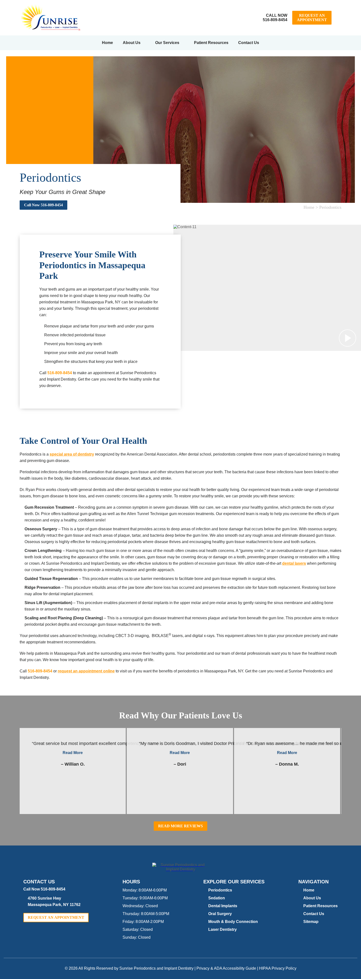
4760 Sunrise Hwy (54, 901)
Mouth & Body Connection (233, 922)
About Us (131, 43)
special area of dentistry (72, 454)
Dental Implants (222, 906)
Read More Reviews (180, 826)
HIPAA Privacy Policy (277, 968)
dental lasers (294, 563)
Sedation (216, 898)
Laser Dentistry (222, 929)
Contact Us (248, 43)
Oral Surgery (220, 914)
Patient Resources (211, 43)
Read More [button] (73, 753)
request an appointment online (86, 671)
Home (107, 43)
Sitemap (311, 922)
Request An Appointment (312, 17)
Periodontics (220, 890)
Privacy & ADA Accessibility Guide (226, 968)
